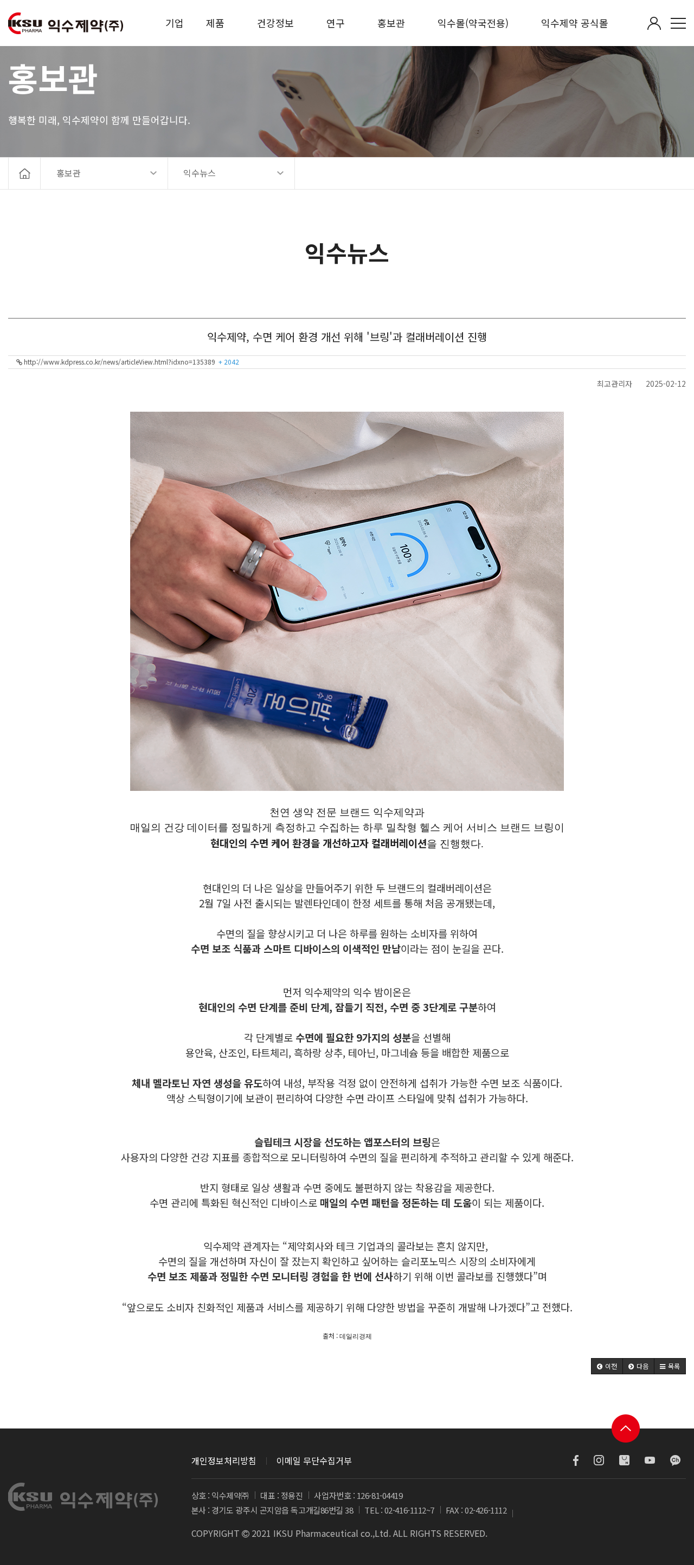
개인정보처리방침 (223, 1460)
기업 (174, 23)
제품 (215, 23)
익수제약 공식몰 (574, 23)
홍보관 (391, 23)
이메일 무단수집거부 (314, 1460)
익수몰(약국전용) (473, 23)
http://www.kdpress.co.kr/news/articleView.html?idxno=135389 (130, 361)
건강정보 (275, 23)
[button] (607, 1366)
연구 (335, 23)
